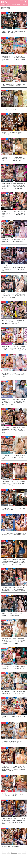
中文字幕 (14, 4)
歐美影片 (25, 4)
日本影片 (8, 4)
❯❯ (23, 852)
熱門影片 (3, 4)
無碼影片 (19, 4)
